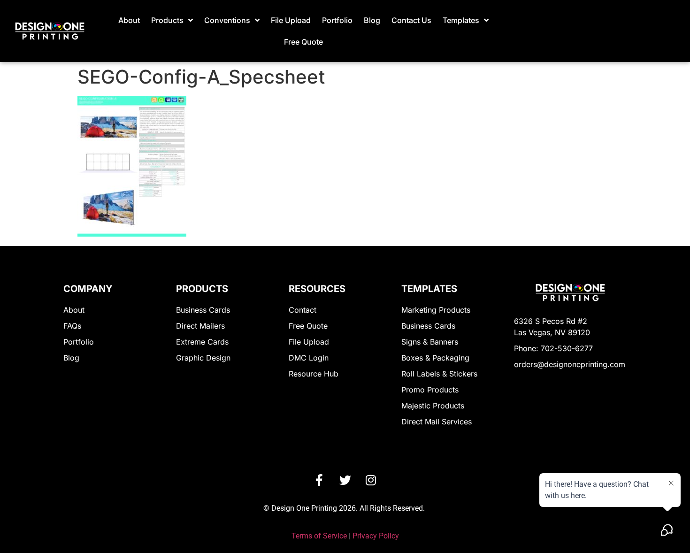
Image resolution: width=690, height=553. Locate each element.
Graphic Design (203, 357)
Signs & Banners (429, 341)
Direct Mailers (200, 325)
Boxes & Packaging (435, 357)
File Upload (291, 20)
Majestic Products (432, 405)
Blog (372, 20)
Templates (461, 20)
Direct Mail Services (436, 421)
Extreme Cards (202, 341)
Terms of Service (319, 535)
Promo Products (430, 389)
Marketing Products (435, 310)
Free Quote (303, 41)
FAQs (72, 325)
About (129, 20)
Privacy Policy (376, 535)
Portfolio (337, 20)
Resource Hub (313, 373)
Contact (302, 310)
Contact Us (411, 20)
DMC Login (309, 357)
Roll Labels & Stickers (439, 373)
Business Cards (203, 310)
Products (167, 20)
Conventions (227, 20)
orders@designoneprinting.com (569, 364)
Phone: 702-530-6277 (553, 348)
